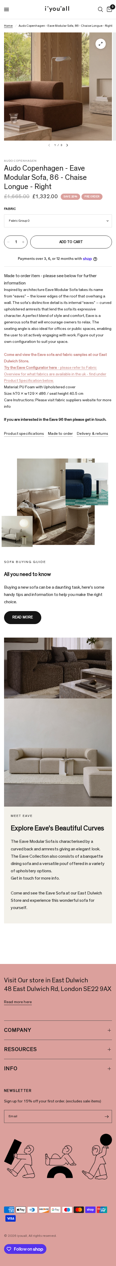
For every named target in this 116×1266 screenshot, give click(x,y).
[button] (22, 617)
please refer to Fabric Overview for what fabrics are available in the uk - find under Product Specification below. (55, 374)
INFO (11, 1068)
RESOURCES (20, 1049)
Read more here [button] (18, 1002)
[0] (108, 9)
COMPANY (17, 1030)
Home (8, 25)
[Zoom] (100, 44)
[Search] (100, 9)
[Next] (67, 145)
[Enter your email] (106, 1116)
